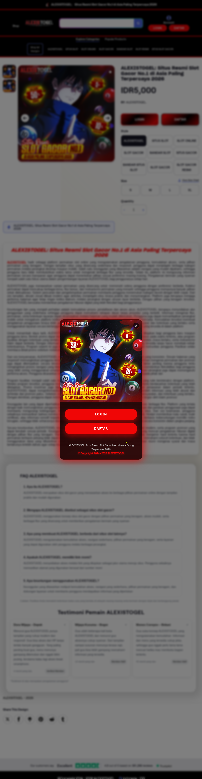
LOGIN (101, 414)
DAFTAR (101, 428)
